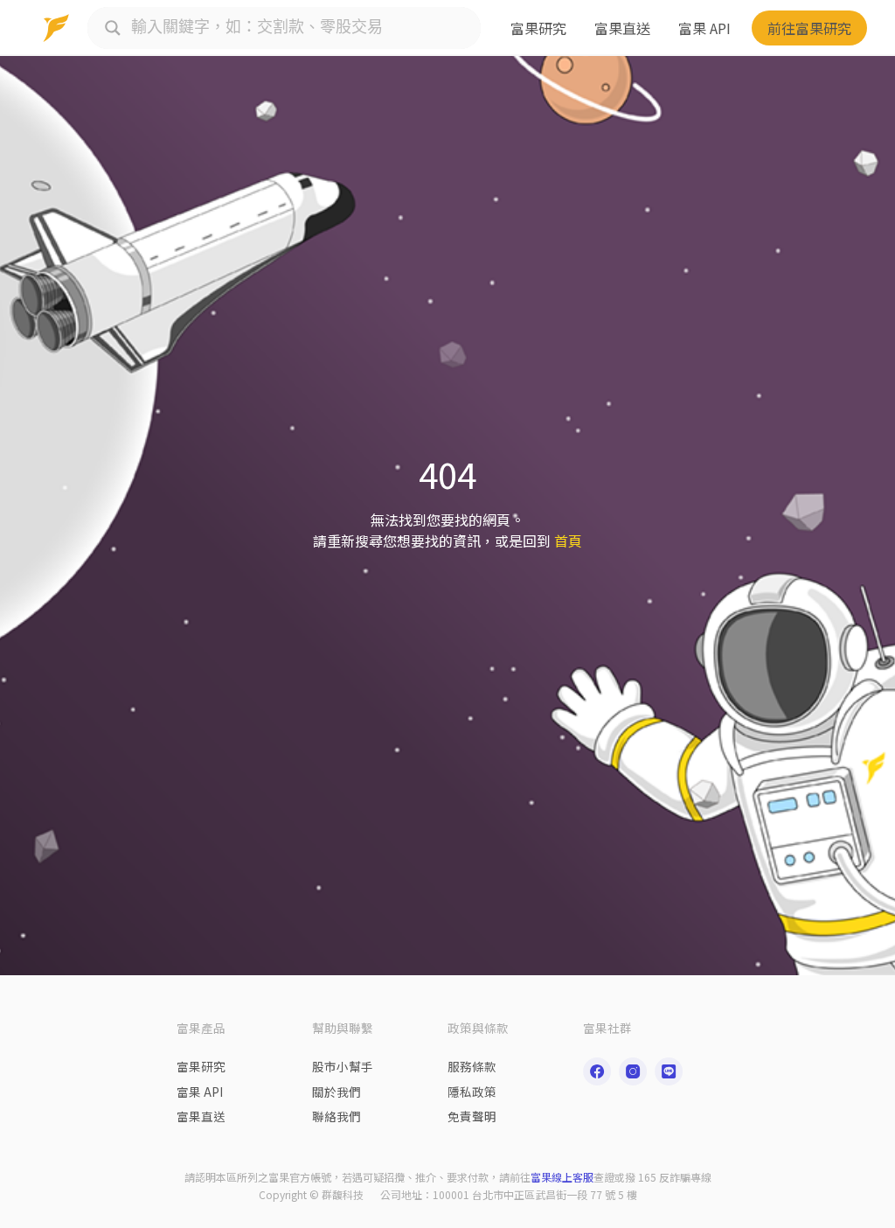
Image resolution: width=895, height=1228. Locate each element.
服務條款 (472, 1066)
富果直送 (622, 27)
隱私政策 (472, 1091)
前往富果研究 (809, 27)
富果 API (704, 27)
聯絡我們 (336, 1116)
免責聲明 (472, 1116)
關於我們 (336, 1091)
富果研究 (538, 27)
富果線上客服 (562, 1176)
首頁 (568, 540)
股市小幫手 (342, 1066)
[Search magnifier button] (112, 28)
